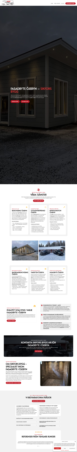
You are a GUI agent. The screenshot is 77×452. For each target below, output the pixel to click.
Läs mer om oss (25, 101)
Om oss (62, 3)
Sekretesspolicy (67, 450)
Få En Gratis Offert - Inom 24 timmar (13, 382)
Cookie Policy (62, 450)
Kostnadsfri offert (70, 3)
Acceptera (57, 448)
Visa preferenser (72, 448)
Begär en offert (15, 101)
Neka (65, 448)
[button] (75, 441)
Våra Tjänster (57, 3)
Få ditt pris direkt (38, 351)
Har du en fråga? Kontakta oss (38, 401)
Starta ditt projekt (11, 320)
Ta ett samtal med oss (38, 200)
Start (52, 3)
